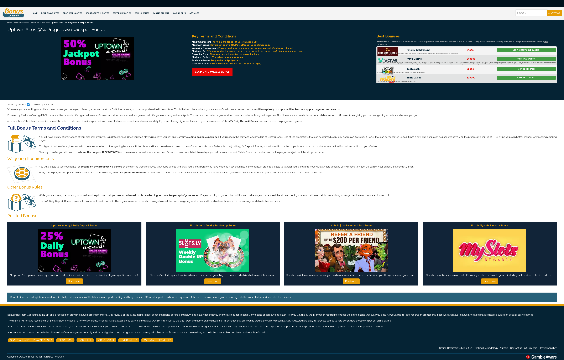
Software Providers (157, 340)
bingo (131, 297)
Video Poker (106, 340)
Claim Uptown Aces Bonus (212, 72)
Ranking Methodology (486, 348)
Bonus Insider (34, 356)
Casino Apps (179, 13)
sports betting (114, 297)
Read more (74, 281)
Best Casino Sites (72, 13)
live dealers (284, 297)
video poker (271, 297)
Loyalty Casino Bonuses (39, 23)
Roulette (85, 340)
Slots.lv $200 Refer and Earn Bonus (351, 225)
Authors (504, 348)
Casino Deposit (161, 13)
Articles (194, 13)
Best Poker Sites (122, 13)
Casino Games (142, 13)
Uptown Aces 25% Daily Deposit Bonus (74, 225)
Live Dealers (128, 340)
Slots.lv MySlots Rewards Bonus (490, 225)
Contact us (516, 348)
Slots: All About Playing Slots (31, 340)
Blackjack (65, 340)
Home (34, 13)
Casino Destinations (450, 348)
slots (250, 297)
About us (467, 348)
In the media (530, 348)
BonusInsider (17, 297)
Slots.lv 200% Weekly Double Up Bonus (213, 225)
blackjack (259, 297)
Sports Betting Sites (97, 13)
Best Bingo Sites (50, 13)
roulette (242, 297)
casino (102, 297)
